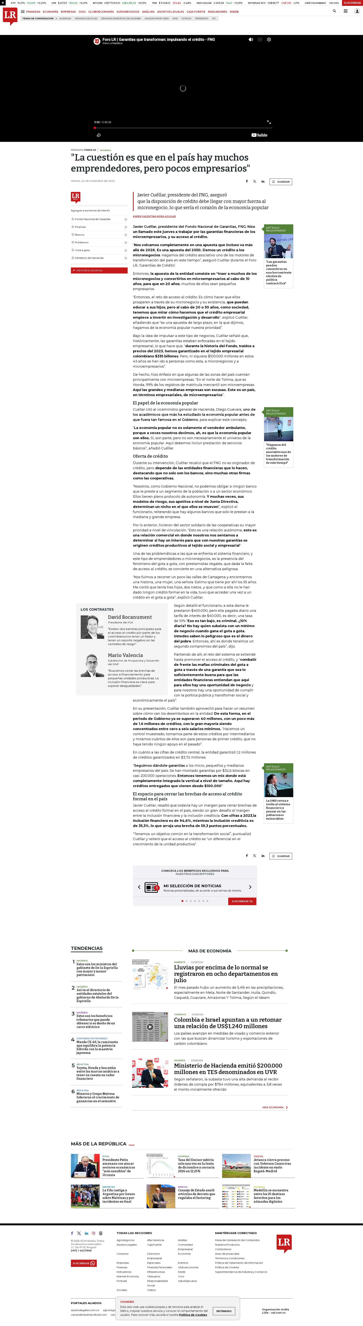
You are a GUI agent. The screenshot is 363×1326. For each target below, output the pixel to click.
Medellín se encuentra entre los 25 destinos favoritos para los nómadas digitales (271, 1196)
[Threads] (102, 1234)
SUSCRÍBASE (352, 3)
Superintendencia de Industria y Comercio (241, 1272)
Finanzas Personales (159, 1267)
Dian (175, 18)
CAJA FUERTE (196, 11)
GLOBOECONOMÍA (101, 11)
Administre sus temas (89, 270)
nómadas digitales (86, 18)
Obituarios (153, 1276)
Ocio (181, 1276)
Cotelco (186, 18)
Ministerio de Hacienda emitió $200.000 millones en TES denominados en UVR (228, 1069)
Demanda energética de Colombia (121, 18)
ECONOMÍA (50, 11)
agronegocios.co (113, 1310)
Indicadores (124, 1272)
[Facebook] (247, 181)
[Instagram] (95, 1234)
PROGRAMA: (83, 150)
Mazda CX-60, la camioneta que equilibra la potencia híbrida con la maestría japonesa (97, 1048)
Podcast (122, 1281)
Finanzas (122, 1267)
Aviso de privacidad (227, 1254)
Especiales (153, 1263)
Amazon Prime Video (157, 18)
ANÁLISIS (148, 11)
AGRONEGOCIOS (127, 11)
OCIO (82, 11)
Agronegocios (125, 1240)
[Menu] (23, 11)
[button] (138, 888)
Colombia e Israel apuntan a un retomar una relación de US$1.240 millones (228, 1023)
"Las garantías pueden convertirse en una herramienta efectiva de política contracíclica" (278, 272)
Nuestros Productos (227, 1244)
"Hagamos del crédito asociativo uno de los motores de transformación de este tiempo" (278, 453)
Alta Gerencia (155, 1240)
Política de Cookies (193, 1315)
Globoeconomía (188, 1267)
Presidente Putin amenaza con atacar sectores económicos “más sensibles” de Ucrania (118, 1167)
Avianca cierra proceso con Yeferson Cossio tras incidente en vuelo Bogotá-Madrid (272, 1165)
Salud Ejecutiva (187, 1281)
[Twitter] (254, 181)
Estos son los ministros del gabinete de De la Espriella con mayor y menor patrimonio (97, 970)
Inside (181, 1272)
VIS (213, 18)
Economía (184, 1254)
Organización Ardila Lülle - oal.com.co (275, 1311)
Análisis (182, 1240)
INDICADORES (217, 11)
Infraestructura (156, 1272)
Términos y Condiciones (229, 1258)
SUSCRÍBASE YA (242, 901)
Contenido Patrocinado (92, 1039)
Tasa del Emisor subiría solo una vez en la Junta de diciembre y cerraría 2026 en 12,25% (196, 1165)
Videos (151, 1290)
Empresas (123, 1263)
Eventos (183, 1263)
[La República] (10, 17)
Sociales (122, 1290)
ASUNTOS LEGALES (170, 11)
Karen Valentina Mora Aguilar (154, 216)
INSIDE (234, 11)
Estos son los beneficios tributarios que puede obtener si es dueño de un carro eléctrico (96, 1022)
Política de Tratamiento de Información (239, 1263)
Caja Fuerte (154, 1244)
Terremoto (201, 18)
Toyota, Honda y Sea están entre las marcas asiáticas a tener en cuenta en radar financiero (98, 1073)
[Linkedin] (263, 181)
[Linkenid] (88, 1234)
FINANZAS (33, 11)
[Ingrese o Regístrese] (357, 11)
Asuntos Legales (127, 1244)
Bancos (183, 1187)
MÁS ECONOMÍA (273, 1107)
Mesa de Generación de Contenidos (237, 1240)
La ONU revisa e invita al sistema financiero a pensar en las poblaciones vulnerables (278, 809)
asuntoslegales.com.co (85, 1310)
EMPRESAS (68, 11)
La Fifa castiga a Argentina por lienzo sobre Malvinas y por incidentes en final (118, 1196)
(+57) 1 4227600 (81, 1250)
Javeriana (65, 18)
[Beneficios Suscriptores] (345, 11)
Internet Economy (128, 1276)
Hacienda (82, 961)
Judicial (258, 1156)
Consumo (123, 1254)
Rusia (105, 1156)
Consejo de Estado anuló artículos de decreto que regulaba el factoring (196, 1194)
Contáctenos (223, 1249)
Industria (83, 1064)
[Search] (334, 11)
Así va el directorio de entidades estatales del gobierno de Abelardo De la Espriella (98, 996)
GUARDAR (283, 181)
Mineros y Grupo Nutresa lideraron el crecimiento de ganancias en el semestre (98, 1097)
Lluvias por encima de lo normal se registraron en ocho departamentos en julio (226, 974)
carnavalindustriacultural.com (89, 1315)
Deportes (108, 1187)
